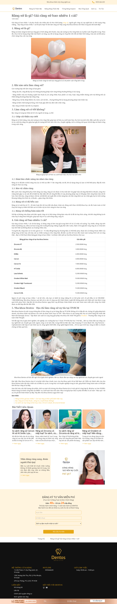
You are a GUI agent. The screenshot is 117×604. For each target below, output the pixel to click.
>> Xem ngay (16, 444)
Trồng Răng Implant (69, 9)
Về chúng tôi (18, 587)
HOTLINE (47, 568)
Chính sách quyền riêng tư (23, 594)
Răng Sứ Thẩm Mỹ (35, 9)
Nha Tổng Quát (84, 9)
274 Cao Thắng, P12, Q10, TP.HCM (25, 581)
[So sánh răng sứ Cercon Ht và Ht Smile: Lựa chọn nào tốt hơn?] (23, 419)
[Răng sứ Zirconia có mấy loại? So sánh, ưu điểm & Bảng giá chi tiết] (47, 419)
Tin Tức (101, 9)
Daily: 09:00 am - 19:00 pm (85, 570)
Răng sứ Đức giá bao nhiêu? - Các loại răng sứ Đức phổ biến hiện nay (39, 399)
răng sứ (65, 23)
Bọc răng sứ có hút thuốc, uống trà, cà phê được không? (34, 401)
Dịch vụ (93, 9)
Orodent (84, 316)
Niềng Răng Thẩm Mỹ (52, 9)
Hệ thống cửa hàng (22, 568)
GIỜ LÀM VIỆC (80, 568)
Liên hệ (16, 590)
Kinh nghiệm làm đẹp (21, 597)
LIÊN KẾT (16, 585)
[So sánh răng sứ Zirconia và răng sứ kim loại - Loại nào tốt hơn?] (70, 419)
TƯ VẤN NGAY (97, 601)
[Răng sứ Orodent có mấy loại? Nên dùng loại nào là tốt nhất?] (93, 419)
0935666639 (49, 570)
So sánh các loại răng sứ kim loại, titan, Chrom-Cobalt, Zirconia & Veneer (40, 403)
